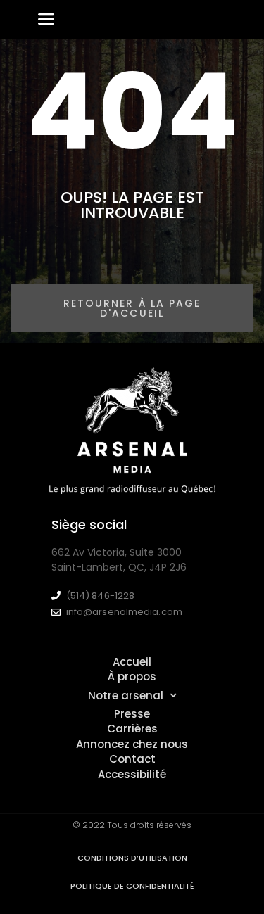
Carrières (132, 728)
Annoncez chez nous (132, 744)
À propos (132, 676)
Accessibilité (132, 774)
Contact (132, 758)
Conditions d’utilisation (132, 857)
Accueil (132, 661)
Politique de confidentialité (132, 885)
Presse (132, 713)
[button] (46, 19)
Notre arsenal (125, 695)
